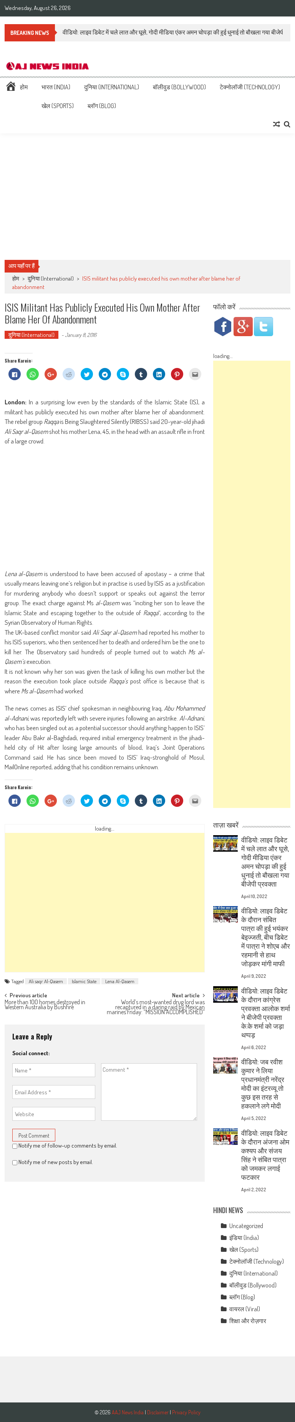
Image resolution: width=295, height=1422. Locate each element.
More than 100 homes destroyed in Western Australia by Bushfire (45, 1005)
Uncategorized (246, 1226)
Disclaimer (158, 1412)
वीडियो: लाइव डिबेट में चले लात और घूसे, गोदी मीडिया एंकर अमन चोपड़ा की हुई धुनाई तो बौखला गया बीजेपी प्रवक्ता (265, 862)
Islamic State (84, 981)
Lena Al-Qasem (119, 981)
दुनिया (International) (111, 87)
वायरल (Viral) (244, 1309)
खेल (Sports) (57, 106)
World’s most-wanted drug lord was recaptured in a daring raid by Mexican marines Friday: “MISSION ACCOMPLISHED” (156, 1006)
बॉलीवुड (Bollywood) (179, 87)
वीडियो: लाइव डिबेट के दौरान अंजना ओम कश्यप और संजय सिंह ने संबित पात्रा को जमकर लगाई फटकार (265, 1155)
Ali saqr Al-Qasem (46, 981)
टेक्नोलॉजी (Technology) (250, 87)
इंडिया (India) (244, 1237)
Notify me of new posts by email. (55, 1162)
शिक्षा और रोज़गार (247, 1321)
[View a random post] (276, 124)
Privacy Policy (186, 1412)
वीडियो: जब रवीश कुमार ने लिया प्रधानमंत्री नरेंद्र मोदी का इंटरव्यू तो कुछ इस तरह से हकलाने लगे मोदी (262, 1083)
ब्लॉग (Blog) (102, 106)
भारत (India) (55, 87)
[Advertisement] (147, 196)
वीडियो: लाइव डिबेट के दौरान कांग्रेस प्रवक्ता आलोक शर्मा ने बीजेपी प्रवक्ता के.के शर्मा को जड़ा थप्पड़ (265, 1013)
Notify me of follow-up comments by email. (67, 1145)
